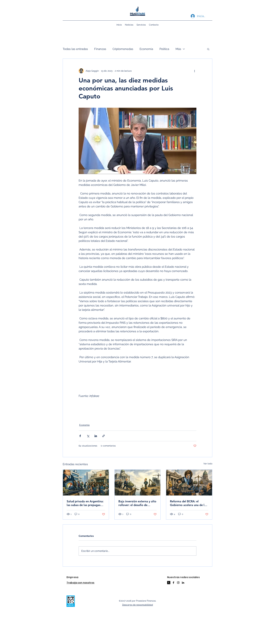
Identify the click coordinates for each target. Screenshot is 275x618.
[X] (168, 582)
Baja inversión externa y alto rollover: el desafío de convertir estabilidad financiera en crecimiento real (137, 503)
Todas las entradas (75, 49)
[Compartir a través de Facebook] (80, 435)
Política (164, 49)
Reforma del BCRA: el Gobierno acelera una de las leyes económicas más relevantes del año (188, 503)
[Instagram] (178, 582)
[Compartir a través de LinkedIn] (95, 435)
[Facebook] (173, 582)
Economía (146, 49)
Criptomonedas (123, 49)
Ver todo (207, 463)
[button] (208, 49)
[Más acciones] (194, 71)
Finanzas (100, 49)
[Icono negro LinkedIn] (183, 582)
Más (178, 49)
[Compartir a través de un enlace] (103, 435)
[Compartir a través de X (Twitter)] (87, 435)
